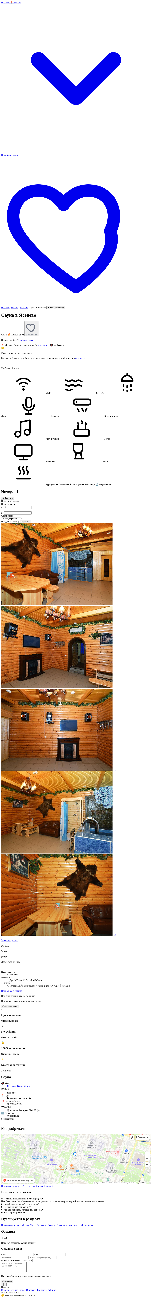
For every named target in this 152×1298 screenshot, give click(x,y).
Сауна (33, 1225)
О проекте (31, 1290)
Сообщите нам (25, 340)
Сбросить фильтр (10, 1006)
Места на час (87, 1225)
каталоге (79, 358)
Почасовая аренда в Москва (15, 1225)
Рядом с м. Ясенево (46, 1225)
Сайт (3, 1254)
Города (22, 1290)
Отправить (7, 1281)
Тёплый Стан (23, 1086)
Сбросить (25, 522)
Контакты (42, 1290)
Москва (14, 307)
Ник (36, 1254)
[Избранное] (76, 304)
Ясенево (11, 1086)
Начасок (5, 307)
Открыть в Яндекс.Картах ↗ (39, 1186)
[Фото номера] (57, 604)
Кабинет (52, 1290)
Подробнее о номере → (13, 991)
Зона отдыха (9, 940)
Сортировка (7, 515)
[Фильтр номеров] (5, 1284)
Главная (5, 1290)
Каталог (24, 307)
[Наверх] (2, 1284)
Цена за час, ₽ (8, 504)
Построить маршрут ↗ (12, 1186)
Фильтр (7, 498)
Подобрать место (9, 155)
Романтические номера (68, 1225)
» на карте (43, 345)
